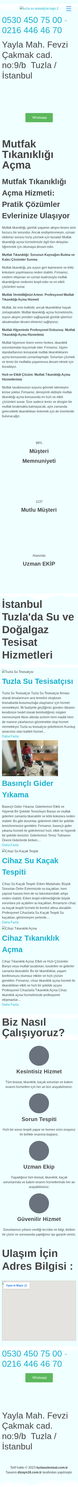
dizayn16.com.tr (30, 1472)
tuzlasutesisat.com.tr (52, 1467)
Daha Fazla (10, 736)
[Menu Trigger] (68, 8)
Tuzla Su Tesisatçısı (37, 681)
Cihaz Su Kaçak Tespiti (30, 866)
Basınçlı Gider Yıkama (27, 789)
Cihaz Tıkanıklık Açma (30, 944)
